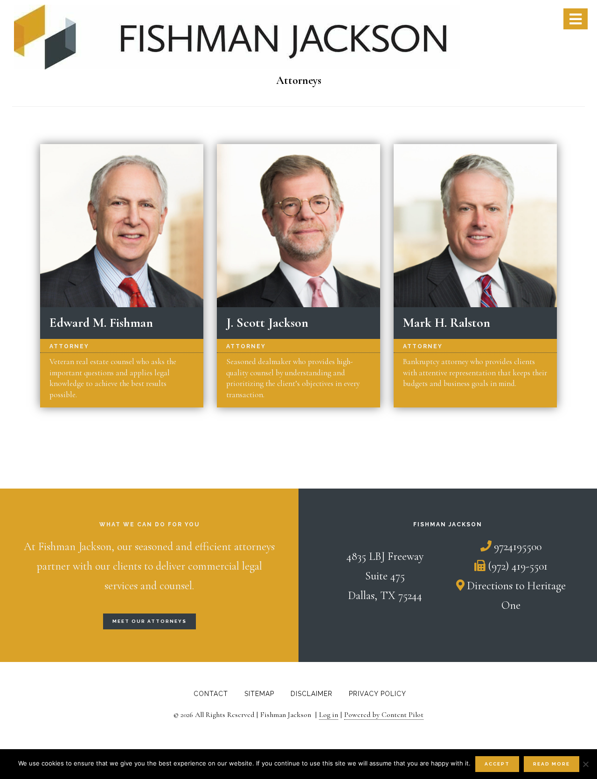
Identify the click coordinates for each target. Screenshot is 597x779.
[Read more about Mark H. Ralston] (475, 226)
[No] (585, 764)
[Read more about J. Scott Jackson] (299, 226)
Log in (328, 714)
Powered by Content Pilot (383, 714)
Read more (551, 763)
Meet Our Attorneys (149, 621)
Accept (497, 763)
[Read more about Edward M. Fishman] (122, 226)
